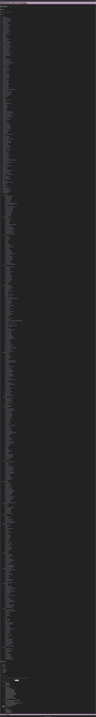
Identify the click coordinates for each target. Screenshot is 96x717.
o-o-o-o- (7, 321)
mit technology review (10, 628)
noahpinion (7, 434)
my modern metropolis (10, 384)
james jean (5, 104)
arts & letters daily (9, 528)
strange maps (8, 213)
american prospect (9, 409)
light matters (5, 122)
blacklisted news (8, 413)
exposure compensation (10, 590)
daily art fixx (8, 367)
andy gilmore (5, 22)
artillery (6, 359)
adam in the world (6, 20)
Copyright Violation (9, 701)
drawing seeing (8, 487)
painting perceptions (7, 142)
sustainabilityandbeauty (7, 170)
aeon (6, 527)
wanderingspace (8, 643)
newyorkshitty (8, 654)
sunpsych (7, 340)
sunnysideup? (8, 339)
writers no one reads (9, 522)
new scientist (8, 630)
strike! (6, 446)
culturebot (7, 557)
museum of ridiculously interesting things (13, 320)
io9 (6, 205)
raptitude (4, 150)
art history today (8, 218)
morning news (8, 541)
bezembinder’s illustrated (10, 361)
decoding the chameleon (8, 62)
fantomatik (7, 591)
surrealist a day (8, 341)
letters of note (8, 516)
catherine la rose (6, 48)
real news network (9, 441)
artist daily (7, 483)
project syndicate (8, 439)
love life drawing (8, 498)
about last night (8, 554)
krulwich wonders (9, 623)
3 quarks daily (8, 525)
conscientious (8, 589)
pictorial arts (7, 512)
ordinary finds (8, 326)
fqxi (6, 617)
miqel (6, 404)
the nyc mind (8, 392)
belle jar (4, 35)
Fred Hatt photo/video (9, 691)
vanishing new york (9, 658)
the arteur (7, 389)
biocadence (5, 40)
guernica (7, 539)
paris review (7, 545)
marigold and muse (9, 313)
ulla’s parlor (7, 346)
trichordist (5, 183)
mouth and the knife (7, 130)
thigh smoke (7, 344)
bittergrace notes (6, 41)
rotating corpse (8, 334)
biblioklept (5, 37)
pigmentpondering (6, 145)
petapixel (7, 603)
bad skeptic (7, 613)
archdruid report (6, 25)
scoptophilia (7, 476)
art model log (5, 28)
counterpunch (8, 416)
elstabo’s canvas (6, 69)
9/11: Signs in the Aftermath (11, 703)
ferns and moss (8, 300)
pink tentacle (8, 405)
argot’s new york (8, 648)
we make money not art (10, 264)
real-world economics (9, 442)
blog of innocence (6, 43)
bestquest (5, 36)
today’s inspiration (9, 513)
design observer (8, 199)
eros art (6, 465)
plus (6, 634)
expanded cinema (9, 271)
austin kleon (5, 33)
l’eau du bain (8, 306)
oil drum (7, 435)
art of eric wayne (6, 29)
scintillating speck (6, 158)
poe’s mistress (8, 328)
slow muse (5, 169)
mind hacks (7, 627)
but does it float (6, 44)
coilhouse (7, 534)
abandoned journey (9, 398)
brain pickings (8, 532)
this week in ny (8, 656)
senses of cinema (8, 279)
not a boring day (6, 136)
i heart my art (8, 373)
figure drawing (8, 494)
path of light (5, 143)
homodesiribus (8, 467)
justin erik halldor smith (7, 116)
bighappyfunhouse (9, 587)
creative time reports (9, 366)
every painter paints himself (11, 224)
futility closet (8, 536)
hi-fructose (7, 249)
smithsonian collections (10, 338)
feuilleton (5, 78)
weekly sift (7, 458)
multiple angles (8, 382)
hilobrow (7, 540)
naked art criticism (9, 257)
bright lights (7, 267)
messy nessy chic (8, 402)
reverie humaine (6, 151)
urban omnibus (8, 657)
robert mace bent (6, 155)
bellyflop (7, 556)
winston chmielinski (7, 190)
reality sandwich (8, 547)
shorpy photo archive (9, 606)
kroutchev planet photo (10, 595)
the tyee (7, 552)
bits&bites (7, 290)
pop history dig (8, 230)
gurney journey (6, 87)
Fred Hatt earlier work (10, 689)
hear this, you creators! (7, 91)
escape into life (6, 74)
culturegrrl (7, 244)
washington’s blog (9, 455)
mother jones (8, 429)
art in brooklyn (8, 357)
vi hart (4, 186)
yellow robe (5, 192)
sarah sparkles (5, 157)
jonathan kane (5, 110)
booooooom (7, 362)
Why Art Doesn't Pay (9, 705)
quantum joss (8, 331)
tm (3, 179)
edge (6, 616)
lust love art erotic (9, 469)
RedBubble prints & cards (10, 698)
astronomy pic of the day (10, 610)
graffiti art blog (8, 372)
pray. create (5, 67)
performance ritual (9, 564)
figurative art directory (9, 490)
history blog (7, 225)
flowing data (8, 202)
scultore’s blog (6, 161)
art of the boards (8, 555)
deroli (6, 296)
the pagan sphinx (6, 176)
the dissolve (7, 281)
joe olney (5, 108)
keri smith (5, 117)
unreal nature (5, 185)
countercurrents (8, 415)
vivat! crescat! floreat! (9, 233)
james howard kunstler (10, 425)
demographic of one (7, 63)
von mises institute (9, 454)
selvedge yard (5, 163)
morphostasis (5, 129)
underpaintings (8, 501)
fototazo (7, 594)
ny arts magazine (8, 259)
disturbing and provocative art (11, 298)
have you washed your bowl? (9, 89)
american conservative (9, 408)
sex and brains (8, 479)
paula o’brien (5, 144)
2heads (6, 584)
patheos (6, 577)
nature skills (7, 629)
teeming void (8, 216)
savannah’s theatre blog (10, 566)
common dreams (8, 414)
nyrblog (7, 518)
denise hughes (6, 64)
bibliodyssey (8, 288)
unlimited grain (8, 607)
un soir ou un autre (9, 567)
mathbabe (7, 626)
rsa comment (8, 445)
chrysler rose (8, 463)
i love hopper (8, 303)
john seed (5, 109)
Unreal (50, 716)
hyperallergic (8, 250)
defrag (6, 292)
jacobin (6, 424)
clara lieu (4, 56)
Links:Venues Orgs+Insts (10, 694)
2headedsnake (8, 286)
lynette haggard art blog (10, 379)
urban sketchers (8, 394)
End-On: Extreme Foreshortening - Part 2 (13, 702)
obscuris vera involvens (10, 323)
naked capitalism (8, 431)
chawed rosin (5, 50)
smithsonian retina (9, 211)
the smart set (7, 549)
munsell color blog (9, 209)
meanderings (8, 314)
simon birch (5, 166)
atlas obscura (8, 399)
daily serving (8, 245)
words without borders (10, 521)
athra (6, 506)
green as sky (5, 85)
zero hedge (7, 459)
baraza (6, 462)
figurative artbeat (8, 492)
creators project (8, 197)
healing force (5, 90)
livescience (7, 624)
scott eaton (7, 500)
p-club (6, 563)
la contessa (7, 307)
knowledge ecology (7, 118)
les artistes (7, 310)
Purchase (7, 685)
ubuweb (7, 284)
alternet (6, 407)
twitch (6, 283)
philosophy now (8, 579)
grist (6, 621)
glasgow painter (6, 84)
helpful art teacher (6, 92)
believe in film (8, 586)
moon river (7, 319)
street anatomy (8, 214)
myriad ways (5, 132)
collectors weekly (9, 291)
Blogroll (2, 9)
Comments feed (8, 711)
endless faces (8, 299)
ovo (6, 327)
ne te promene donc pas (10, 472)
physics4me (7, 633)
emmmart (5, 71)
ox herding (7, 576)
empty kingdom (8, 370)
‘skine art (7, 353)
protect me (5, 148)
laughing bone (6, 119)
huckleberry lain (6, 95)
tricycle (6, 581)
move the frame (8, 562)
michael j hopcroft (6, 127)
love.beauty (7, 312)
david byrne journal (7, 60)
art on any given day (7, 31)
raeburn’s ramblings (7, 149)
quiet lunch (7, 546)
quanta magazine (8, 635)
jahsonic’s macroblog (7, 103)
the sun (6, 550)
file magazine (8, 593)
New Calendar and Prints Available (12, 700)
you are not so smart (9, 646)
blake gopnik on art (7, 42)
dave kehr (7, 270)
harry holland (5, 88)
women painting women (10, 502)
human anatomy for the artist (11, 203)
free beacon (7, 420)
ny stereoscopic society (10, 601)
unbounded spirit (8, 582)
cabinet (6, 533)
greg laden (7, 620)
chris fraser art (6, 53)
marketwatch (8, 427)
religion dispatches (9, 580)
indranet (4, 98)
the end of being (8, 391)
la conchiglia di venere (10, 496)
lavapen (4, 121)
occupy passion (6, 137)
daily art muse (8, 368)
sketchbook (5, 168)
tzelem (4, 184)
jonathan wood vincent (7, 111)
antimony (7, 687)
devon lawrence (6, 65)
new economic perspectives (11, 432)
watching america (9, 456)
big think (7, 530)
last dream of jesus (9, 308)
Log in (6, 708)
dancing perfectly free (9, 560)
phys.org (7, 631)
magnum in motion (9, 600)
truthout (7, 453)
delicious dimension (9, 294)
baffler (6, 529)
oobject (6, 324)
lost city (7, 653)
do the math (7, 615)
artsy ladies (7, 220)
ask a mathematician (9, 609)
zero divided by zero (9, 351)
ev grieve (7, 649)
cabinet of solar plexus (7, 45)
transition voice (8, 451)
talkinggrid (7, 261)
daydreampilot (6, 61)
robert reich (7, 444)
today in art (7, 393)
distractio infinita (8, 297)
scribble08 (7, 385)
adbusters (7, 526)
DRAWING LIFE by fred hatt (13, 3)
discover (7, 614)
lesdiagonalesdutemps (9, 468)
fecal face (7, 247)
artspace (7, 243)
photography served (9, 604)
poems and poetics (9, 519)
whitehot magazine (9, 395)
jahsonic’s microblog (9, 305)
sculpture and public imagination (9, 159)
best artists (7, 222)
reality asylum (8, 333)
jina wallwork (5, 107)
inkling (4, 101)
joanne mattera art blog (10, 253)
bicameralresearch (9, 196)
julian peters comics (7, 115)
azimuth (7, 611)
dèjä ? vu (7, 293)
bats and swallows (6, 34)
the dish (4, 175)
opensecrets (7, 436)
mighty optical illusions (10, 206)
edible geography (8, 400)
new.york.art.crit (8, 258)
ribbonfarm (5, 152)
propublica (7, 440)
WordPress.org (8, 712)
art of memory (6, 30)
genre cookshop (6, 80)
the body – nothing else (7, 173)
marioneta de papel (7, 125)
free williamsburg (9, 650)
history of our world (7, 94)
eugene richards (6, 75)
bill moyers (7, 412)
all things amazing (9, 287)
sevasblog (7, 386)
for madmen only (8, 301)
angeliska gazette (6, 24)
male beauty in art (9, 499)
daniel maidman (6, 58)
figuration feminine (9, 489)
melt (6, 381)
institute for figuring (9, 204)
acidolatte (7, 354)
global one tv (8, 573)
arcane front (7, 570)
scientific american (9, 638)
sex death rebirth (8, 337)
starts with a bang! (9, 642)
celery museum (6, 49)
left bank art (7, 254)
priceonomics (8, 438)
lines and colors (6, 123)
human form (7, 495)
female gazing (5, 77)
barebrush (7, 486)
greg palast (7, 421)
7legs (4, 16)
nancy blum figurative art (8, 134)
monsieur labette (8, 318)
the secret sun (5, 177)
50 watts (7, 505)
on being (7, 575)
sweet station (8, 388)
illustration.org (8, 509)
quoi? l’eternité (8, 332)
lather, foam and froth (9, 229)
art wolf (7, 239)
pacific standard (8, 543)
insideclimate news (9, 622)
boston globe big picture (10, 588)
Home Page (7, 684)
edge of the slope (6, 68)
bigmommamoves (6, 38)
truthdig (7, 452)
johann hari (7, 426)
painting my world (6, 141)
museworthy (5, 131)
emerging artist (6, 70)
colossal (7, 364)
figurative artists (8, 493)
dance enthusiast (8, 559)
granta (6, 515)
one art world (8, 260)
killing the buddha (9, 574)
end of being (8, 535)
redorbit (7, 637)
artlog (6, 241)
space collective (8, 212)
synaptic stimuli (6, 171)
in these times (8, 422)
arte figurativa (8, 482)
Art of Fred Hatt (8, 688)
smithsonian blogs (9, 641)
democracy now (8, 418)
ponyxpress (7, 474)
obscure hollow (8, 277)
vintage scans (8, 348)
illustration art (8, 508)
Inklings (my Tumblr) (9, 692)
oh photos (7, 602)
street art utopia (8, 387)
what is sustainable (6, 188)
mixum (6, 317)
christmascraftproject (7, 54)
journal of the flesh (6, 114)
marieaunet (7, 380)
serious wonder (8, 548)
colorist (4, 57)
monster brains (8, 510)
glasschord (7, 537)
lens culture (7, 597)
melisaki (7, 315)
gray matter (7, 619)
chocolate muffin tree (7, 51)
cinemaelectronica (6, 55)
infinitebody (7, 561)
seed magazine (8, 640)
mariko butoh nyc (6, 124)
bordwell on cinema (9, 266)
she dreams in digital (7, 165)
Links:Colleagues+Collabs (10, 693)
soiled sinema (8, 280)
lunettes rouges (8, 256)
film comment (8, 272)
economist (7, 419)
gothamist (7, 651)
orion (6, 542)
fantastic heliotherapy (9, 371)
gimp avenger (5, 82)
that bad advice (6, 172)
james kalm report (9, 251)
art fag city (7, 237)
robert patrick (5, 156)
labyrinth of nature (9, 227)
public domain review (9, 330)
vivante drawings (8, 232)
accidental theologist (7, 18)
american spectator (9, 411)
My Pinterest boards (9, 696)
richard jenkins (6, 154)
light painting (8, 599)
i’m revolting (5, 96)
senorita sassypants (9, 335)
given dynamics (6, 83)
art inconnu (7, 219)
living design (8, 378)
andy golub (5, 23)
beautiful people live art (10, 360)
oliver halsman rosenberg (8, 138)
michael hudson (8, 428)
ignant (4, 97)
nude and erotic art (9, 473)
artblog (6, 240)
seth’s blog (5, 164)
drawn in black (8, 488)
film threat (7, 273)
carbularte (7, 223)
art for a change (6, 27)
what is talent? (6, 189)
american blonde (6, 21)
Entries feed (7, 709)
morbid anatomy (8, 207)
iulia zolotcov (5, 102)
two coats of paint (9, 263)
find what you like (9, 466)
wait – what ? (8, 350)
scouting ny (7, 655)
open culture (5, 139)
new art (4, 135)
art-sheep (7, 358)
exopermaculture (6, 76)
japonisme (5, 105)
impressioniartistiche (9, 374)
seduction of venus (9, 478)
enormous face (6, 72)
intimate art (7, 304)
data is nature (8, 198)
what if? (7, 644)
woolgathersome (6, 191)
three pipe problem (9, 231)
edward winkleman (9, 246)
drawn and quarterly (9, 507)
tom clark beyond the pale (8, 182)
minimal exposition (7, 128)
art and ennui (8, 355)
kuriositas (7, 401)
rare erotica (7, 475)
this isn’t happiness (9, 345)
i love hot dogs (8, 274)
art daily (7, 236)
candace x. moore (6, 47)
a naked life (5, 17)
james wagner (8, 252)
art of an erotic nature (9, 461)
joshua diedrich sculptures (8, 112)
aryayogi (7, 572)
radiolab (7, 636)
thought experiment (7, 178)
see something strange (7, 162)
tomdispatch (7, 449)
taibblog (7, 447)
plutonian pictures (6, 146)
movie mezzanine (9, 276)
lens (6, 596)
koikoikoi (7, 377)
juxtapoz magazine (9, 375)
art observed (7, 238)
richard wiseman (8, 210)
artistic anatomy (8, 485)
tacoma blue (7, 342)
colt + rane (7, 365)
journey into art (8, 226)
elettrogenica (8, 200)
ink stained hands (6, 99)
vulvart (6, 480)
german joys (5, 81)
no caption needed (9, 433)
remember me (8, 278)
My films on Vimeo (9, 695)
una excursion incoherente (10, 347)
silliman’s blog (8, 520)
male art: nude (8, 471)
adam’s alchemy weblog (10, 569)
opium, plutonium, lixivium (11, 325)
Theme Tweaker (47, 716)
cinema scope (8, 268)
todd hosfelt (5, 181)
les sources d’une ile (9, 311)
